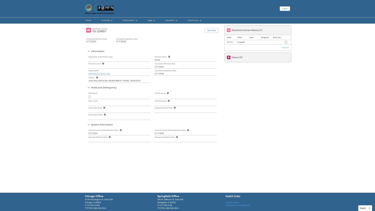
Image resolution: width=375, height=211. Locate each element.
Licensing (105, 20)
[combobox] (365, 208)
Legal (150, 20)
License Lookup (232, 202)
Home (88, 20)
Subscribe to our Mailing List (237, 205)
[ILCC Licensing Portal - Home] (99, 8)
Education (170, 20)
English (363, 208)
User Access (193, 20)
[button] (286, 42)
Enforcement (128, 20)
